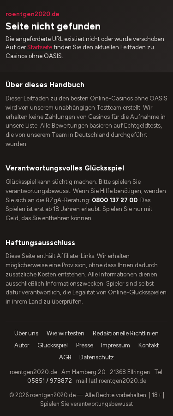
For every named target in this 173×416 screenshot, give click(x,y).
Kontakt (148, 345)
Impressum (115, 345)
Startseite (39, 47)
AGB (65, 357)
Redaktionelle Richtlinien (126, 333)
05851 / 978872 (49, 380)
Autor (21, 345)
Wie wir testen (65, 333)
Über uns (26, 333)
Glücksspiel (52, 345)
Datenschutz (96, 357)
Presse (84, 345)
